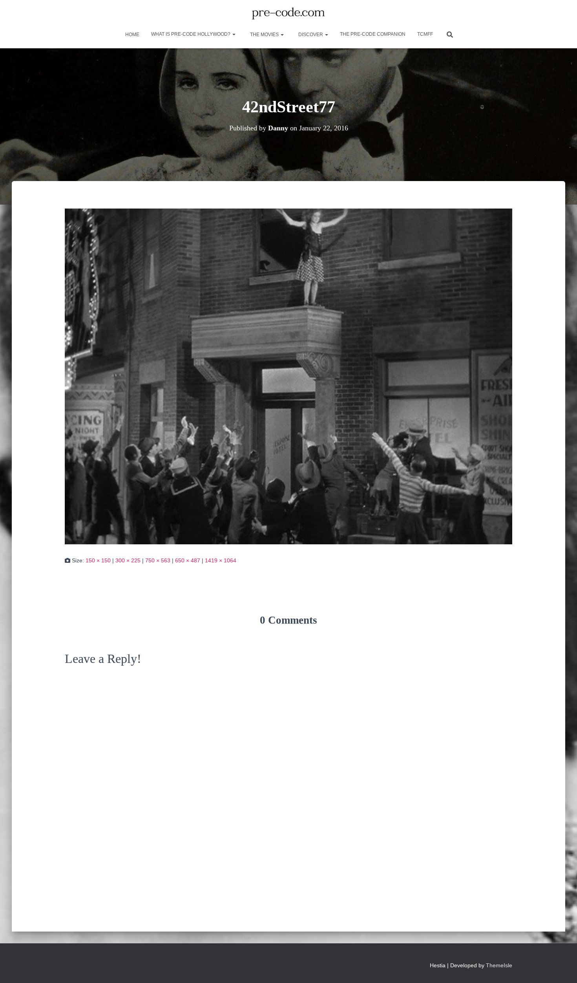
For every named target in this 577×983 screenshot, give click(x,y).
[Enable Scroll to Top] (561, 967)
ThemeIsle (499, 965)
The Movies (264, 34)
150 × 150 (98, 560)
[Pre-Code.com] (288, 14)
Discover (310, 34)
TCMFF (425, 34)
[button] (234, 34)
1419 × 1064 (220, 560)
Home (131, 34)
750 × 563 (157, 560)
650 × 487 (187, 560)
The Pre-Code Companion (372, 34)
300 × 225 (128, 560)
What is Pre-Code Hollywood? (191, 34)
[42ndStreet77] (288, 376)
